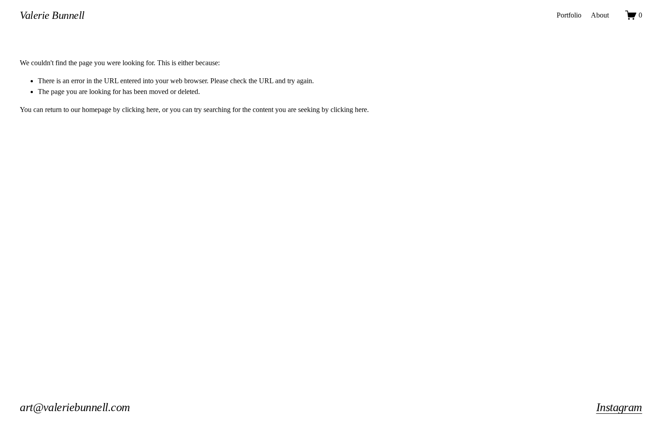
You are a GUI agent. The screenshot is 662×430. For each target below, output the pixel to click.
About (600, 15)
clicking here (140, 109)
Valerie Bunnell (52, 15)
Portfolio (569, 15)
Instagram (619, 407)
